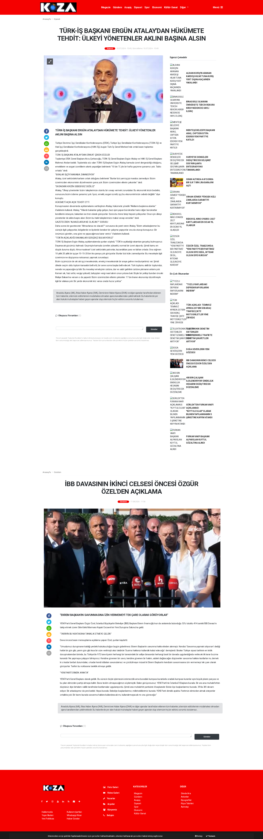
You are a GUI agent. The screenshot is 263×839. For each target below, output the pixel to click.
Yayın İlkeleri (47, 815)
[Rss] (70, 801)
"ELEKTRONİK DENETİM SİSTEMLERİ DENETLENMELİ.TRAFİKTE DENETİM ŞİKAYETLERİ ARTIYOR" (199, 335)
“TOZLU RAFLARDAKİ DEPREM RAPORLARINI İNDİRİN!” (197, 287)
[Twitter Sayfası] (48, 801)
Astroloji (185, 807)
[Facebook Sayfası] (43, 801)
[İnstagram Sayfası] (54, 801)
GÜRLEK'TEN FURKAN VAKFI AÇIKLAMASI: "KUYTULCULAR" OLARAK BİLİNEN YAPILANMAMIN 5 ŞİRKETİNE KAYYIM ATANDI (200, 411)
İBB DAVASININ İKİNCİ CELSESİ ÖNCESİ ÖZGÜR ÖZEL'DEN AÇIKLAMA (201, 363)
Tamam (211, 836)
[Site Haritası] (75, 801)
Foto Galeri (112, 787)
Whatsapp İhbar (74, 815)
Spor (147, 7)
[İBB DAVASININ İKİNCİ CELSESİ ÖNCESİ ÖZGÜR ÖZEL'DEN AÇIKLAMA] (132, 558)
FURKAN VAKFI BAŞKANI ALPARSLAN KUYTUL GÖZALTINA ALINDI (198, 439)
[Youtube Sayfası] (59, 801)
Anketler (185, 797)
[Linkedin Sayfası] (64, 801)
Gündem (117, 7)
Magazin (105, 7)
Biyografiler (186, 800)
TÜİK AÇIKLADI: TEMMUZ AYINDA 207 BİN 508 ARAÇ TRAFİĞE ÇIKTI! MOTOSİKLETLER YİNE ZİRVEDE (198, 311)
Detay (199, 836)
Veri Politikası (48, 818)
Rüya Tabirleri (187, 803)
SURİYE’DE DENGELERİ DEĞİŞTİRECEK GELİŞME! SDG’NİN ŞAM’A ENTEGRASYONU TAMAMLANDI (198, 163)
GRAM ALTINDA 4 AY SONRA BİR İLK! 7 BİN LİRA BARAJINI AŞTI (200, 182)
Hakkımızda (47, 812)
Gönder (154, 329)
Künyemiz (112, 809)
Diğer (183, 7)
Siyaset (138, 7)
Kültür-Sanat (171, 7)
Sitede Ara (186, 793)
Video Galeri (113, 793)
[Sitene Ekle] (81, 801)
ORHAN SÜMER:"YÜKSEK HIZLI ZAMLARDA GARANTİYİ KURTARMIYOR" (201, 200)
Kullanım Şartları (74, 812)
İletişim (110, 815)
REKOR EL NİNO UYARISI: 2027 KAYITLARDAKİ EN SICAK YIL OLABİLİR (200, 222)
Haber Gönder (73, 818)
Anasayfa (47, 19)
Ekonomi (157, 7)
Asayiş (128, 7)
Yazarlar (111, 798)
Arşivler (111, 804)
